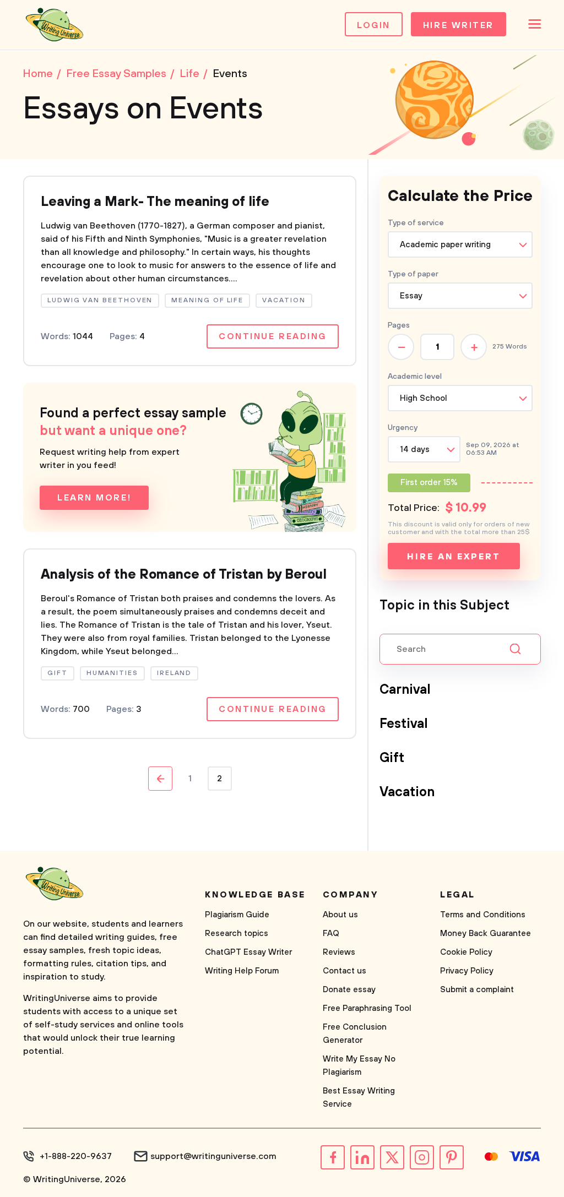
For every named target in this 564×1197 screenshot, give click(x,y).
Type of (413, 274)
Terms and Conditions (482, 915)
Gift (391, 758)
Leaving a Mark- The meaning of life (155, 202)
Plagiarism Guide (237, 915)
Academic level (415, 377)
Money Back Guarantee (485, 933)
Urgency (402, 428)
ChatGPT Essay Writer (248, 952)
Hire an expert (453, 556)
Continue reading (273, 336)
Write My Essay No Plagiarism (359, 1066)
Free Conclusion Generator (355, 1034)
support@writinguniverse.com (213, 1156)
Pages (399, 325)
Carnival (405, 690)
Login (374, 25)
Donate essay (349, 989)
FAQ (331, 933)
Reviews (339, 952)
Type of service (416, 223)
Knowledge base (255, 894)
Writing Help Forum (242, 971)
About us (340, 915)
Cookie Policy (466, 952)
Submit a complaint (477, 989)
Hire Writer (458, 25)
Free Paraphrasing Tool (367, 1008)
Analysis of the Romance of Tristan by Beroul (184, 575)
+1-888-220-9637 (76, 1156)
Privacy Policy (467, 971)
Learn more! (94, 497)
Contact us (344, 971)
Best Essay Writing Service (359, 1097)
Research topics (236, 933)
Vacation (407, 792)
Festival (403, 724)
